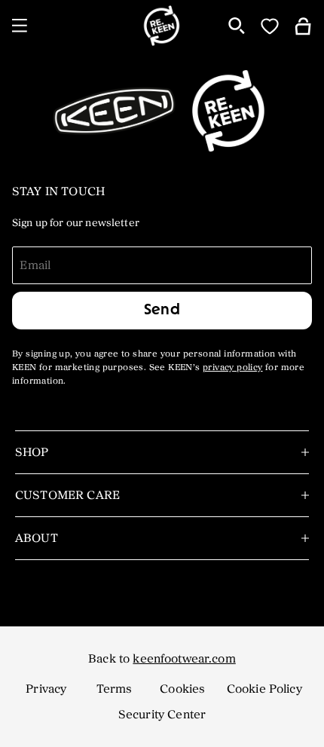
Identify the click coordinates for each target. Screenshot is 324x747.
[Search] (237, 26)
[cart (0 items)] (303, 25)
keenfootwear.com (184, 659)
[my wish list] (270, 25)
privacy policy (233, 367)
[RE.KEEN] (162, 25)
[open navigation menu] (19, 25)
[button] (46, 689)
